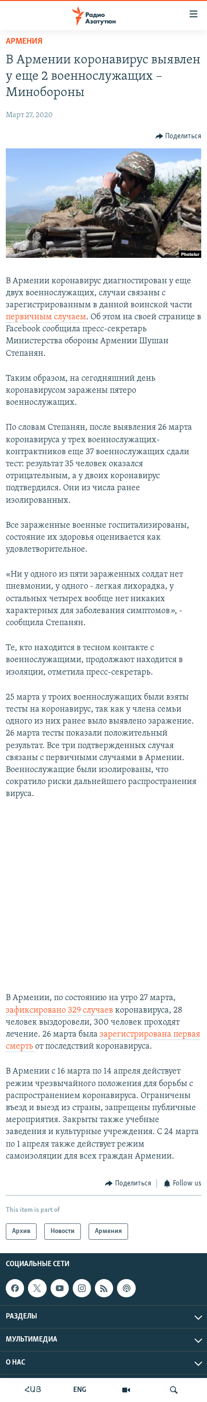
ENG (79, 1390)
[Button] (178, 136)
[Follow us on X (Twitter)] (37, 1288)
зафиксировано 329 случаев (59, 1010)
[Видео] (126, 1390)
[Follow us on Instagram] (82, 1288)
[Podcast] (126, 1288)
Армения (24, 41)
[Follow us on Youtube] (60, 1288)
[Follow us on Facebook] (15, 1288)
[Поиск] (173, 1390)
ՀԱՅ (33, 1390)
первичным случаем (46, 317)
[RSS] (104, 1288)
